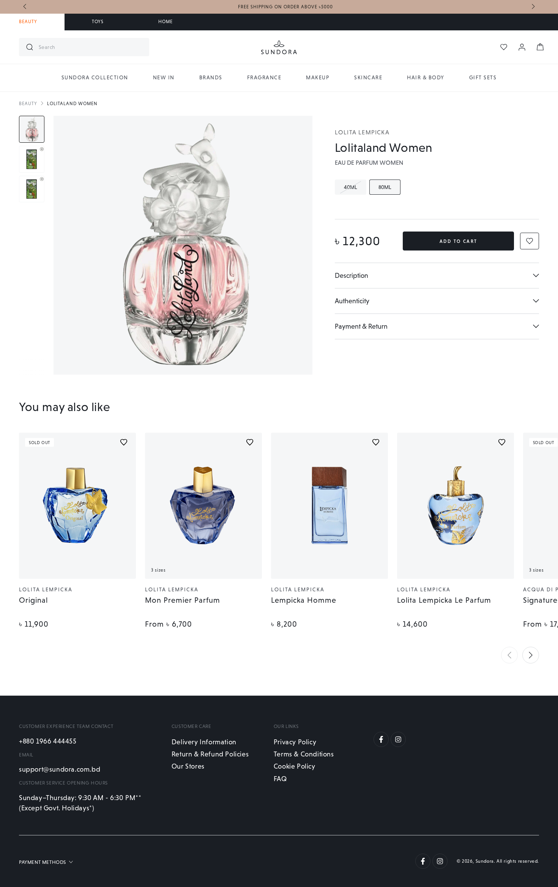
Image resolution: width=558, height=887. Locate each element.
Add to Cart (458, 241)
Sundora (485, 861)
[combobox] (91, 47)
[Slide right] (532, 7)
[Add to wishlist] (124, 442)
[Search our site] (29, 47)
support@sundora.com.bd (59, 769)
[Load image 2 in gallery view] (31, 159)
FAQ (280, 779)
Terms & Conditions (304, 754)
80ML (389, 189)
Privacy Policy (295, 742)
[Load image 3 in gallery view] (31, 189)
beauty (28, 103)
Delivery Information (204, 742)
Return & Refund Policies (210, 754)
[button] (509, 655)
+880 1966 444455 (48, 741)
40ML (355, 189)
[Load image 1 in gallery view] (31, 129)
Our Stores (188, 766)
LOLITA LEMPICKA (362, 132)
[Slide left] (25, 7)
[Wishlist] (503, 47)
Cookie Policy (294, 766)
